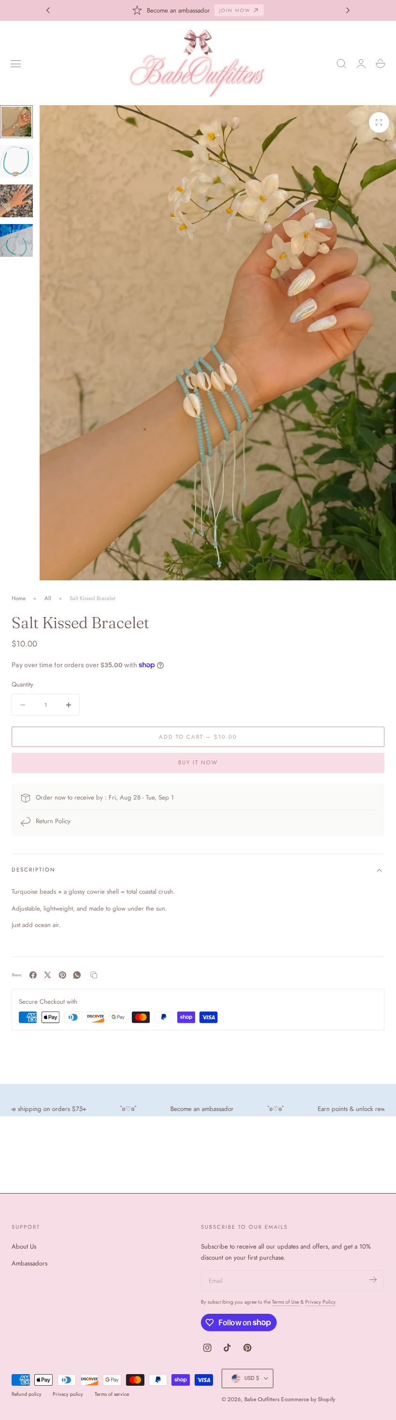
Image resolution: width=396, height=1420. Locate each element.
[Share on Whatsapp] (77, 975)
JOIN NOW (235, 10)
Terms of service (112, 1394)
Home (19, 598)
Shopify (326, 1399)
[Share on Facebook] (33, 975)
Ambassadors (29, 1263)
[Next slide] (348, 10)
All (47, 598)
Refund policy (27, 1394)
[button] (16, 63)
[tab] (16, 121)
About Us (24, 1246)
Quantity (22, 684)
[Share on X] (47, 975)
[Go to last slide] (48, 10)
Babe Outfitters (262, 1399)
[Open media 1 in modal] (379, 122)
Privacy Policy (320, 1302)
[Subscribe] (373, 1280)
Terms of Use (286, 1302)
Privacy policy (68, 1394)
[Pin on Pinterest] (62, 975)
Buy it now (198, 762)
